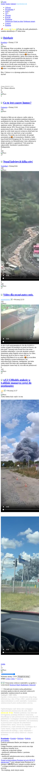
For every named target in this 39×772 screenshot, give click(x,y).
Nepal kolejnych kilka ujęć (18, 161)
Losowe (8, 23)
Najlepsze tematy (29, 21)
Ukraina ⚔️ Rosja (9, 29)
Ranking (8, 25)
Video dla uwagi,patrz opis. (18, 294)
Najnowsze (9, 21)
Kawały (8, 17)
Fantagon (4, 107)
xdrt (2, 391)
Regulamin (5, 738)
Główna (8, 7)
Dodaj (3, 4)
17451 (12, 679)
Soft (6, 11)
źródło (3, 664)
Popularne (8, 19)
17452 (8, 679)
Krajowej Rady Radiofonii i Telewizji (23, 685)
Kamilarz (4, 42)
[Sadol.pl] (3, 2)
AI (6, 13)
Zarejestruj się (21, 4)
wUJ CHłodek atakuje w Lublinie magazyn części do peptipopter (16, 382)
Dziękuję (8, 37)
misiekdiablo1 (5, 299)
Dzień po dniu (18, 21)
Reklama (20, 738)
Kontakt (13, 738)
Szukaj (8, 4)
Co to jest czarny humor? (17, 102)
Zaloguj (13, 4)
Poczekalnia (9, 9)
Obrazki (8, 15)
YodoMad (4, 166)
